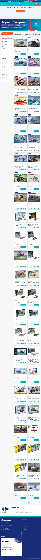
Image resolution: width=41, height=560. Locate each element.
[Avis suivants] (39, 510)
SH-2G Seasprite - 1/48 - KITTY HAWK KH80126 (32, 70)
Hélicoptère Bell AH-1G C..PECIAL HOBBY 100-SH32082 (20, 360)
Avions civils (4, 25)
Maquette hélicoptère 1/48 (29, 34)
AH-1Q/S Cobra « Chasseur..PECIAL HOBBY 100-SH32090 (20, 379)
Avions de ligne (18, 25)
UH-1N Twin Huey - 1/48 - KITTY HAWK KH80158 (19, 70)
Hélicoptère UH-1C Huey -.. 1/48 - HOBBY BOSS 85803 (33, 437)
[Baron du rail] (18, 4)
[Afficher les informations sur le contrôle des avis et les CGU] (9, 512)
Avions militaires (11, 25)
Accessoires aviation (5, 27)
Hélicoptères (24, 25)
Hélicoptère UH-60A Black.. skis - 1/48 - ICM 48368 (33, 205)
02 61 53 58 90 (5, 528)
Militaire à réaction (14, 27)
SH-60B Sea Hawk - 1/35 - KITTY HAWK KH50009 (19, 148)
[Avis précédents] (10, 510)
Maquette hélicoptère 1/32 (19, 34)
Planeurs (20, 27)
